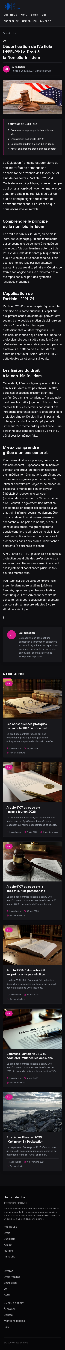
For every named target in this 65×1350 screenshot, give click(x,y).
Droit (35, 15)
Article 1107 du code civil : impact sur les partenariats (25, 889)
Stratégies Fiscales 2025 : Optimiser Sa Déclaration (24, 1139)
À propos (37, 656)
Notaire (8, 1250)
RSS (6, 1326)
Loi (44, 15)
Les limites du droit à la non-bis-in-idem (32, 144)
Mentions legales (14, 1320)
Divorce (45, 21)
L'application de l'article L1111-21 (27, 139)
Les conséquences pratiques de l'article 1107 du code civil (26, 726)
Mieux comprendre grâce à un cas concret (33, 148)
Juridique (10, 15)
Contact (9, 1314)
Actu (24, 15)
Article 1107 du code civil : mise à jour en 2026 (23, 810)
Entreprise (11, 21)
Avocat (8, 1244)
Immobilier (29, 21)
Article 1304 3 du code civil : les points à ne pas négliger (26, 972)
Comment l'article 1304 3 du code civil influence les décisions (29, 1056)
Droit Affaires (12, 1276)
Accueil (6, 33)
